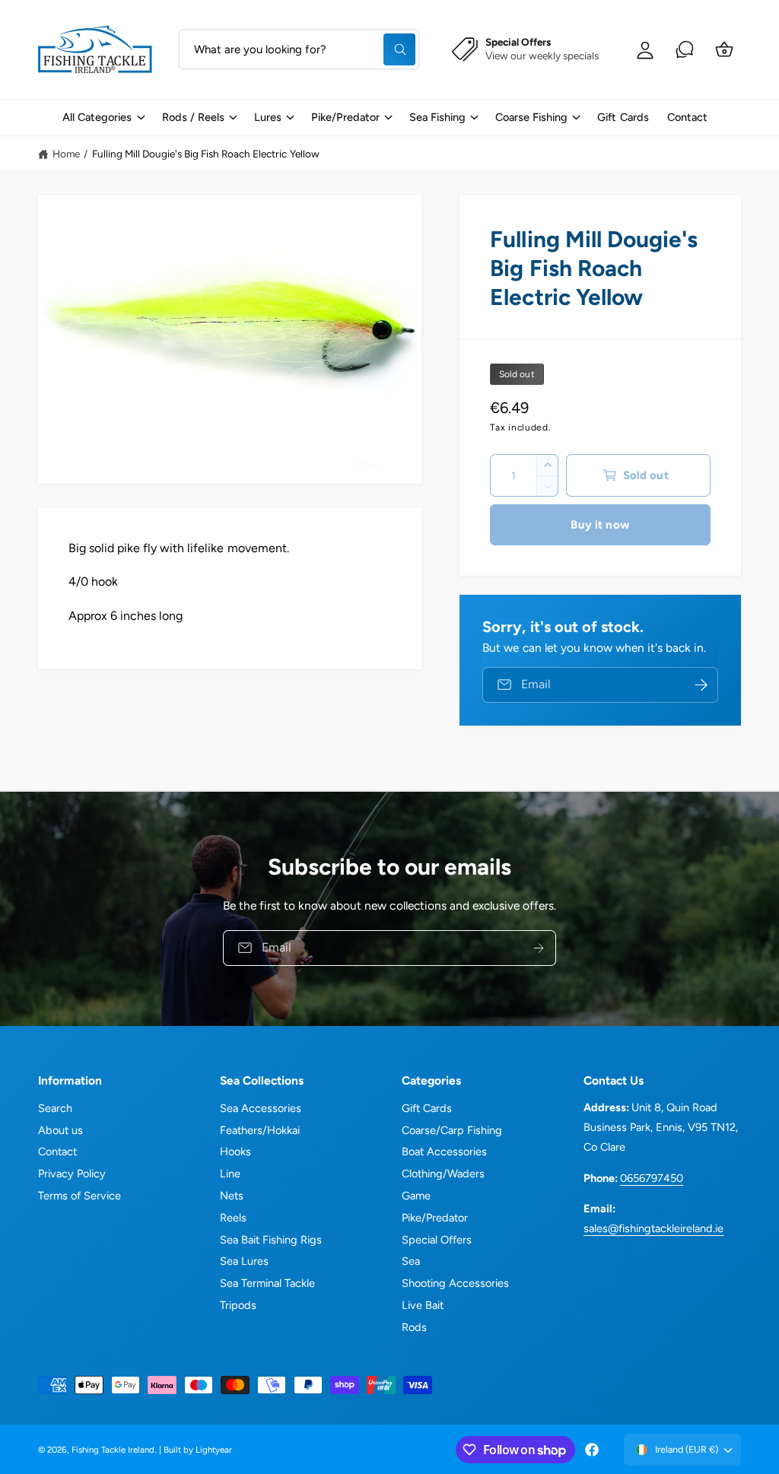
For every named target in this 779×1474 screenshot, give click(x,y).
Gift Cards (427, 1108)
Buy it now (600, 525)
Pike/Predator (435, 1218)
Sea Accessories (260, 1108)
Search (55, 1108)
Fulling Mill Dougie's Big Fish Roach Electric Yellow (206, 154)
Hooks (235, 1151)
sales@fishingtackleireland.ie (653, 1228)
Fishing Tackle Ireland (113, 1449)
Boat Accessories (444, 1151)
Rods (414, 1327)
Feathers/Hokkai (260, 1130)
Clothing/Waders (443, 1173)
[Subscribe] (538, 947)
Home (66, 154)
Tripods (238, 1305)
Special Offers (437, 1240)
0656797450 (651, 1178)
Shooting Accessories (455, 1283)
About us (60, 1130)
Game (416, 1195)
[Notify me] (701, 685)
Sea (411, 1261)
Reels (233, 1218)
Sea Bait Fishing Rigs (271, 1240)
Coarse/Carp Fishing (452, 1130)
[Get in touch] (684, 49)
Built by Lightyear (198, 1449)
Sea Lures (244, 1261)
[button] (102, 117)
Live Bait (423, 1305)
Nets (231, 1195)
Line (230, 1173)
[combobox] (299, 49)
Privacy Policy (72, 1173)
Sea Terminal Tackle (267, 1283)
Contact (57, 1151)
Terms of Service (79, 1195)
